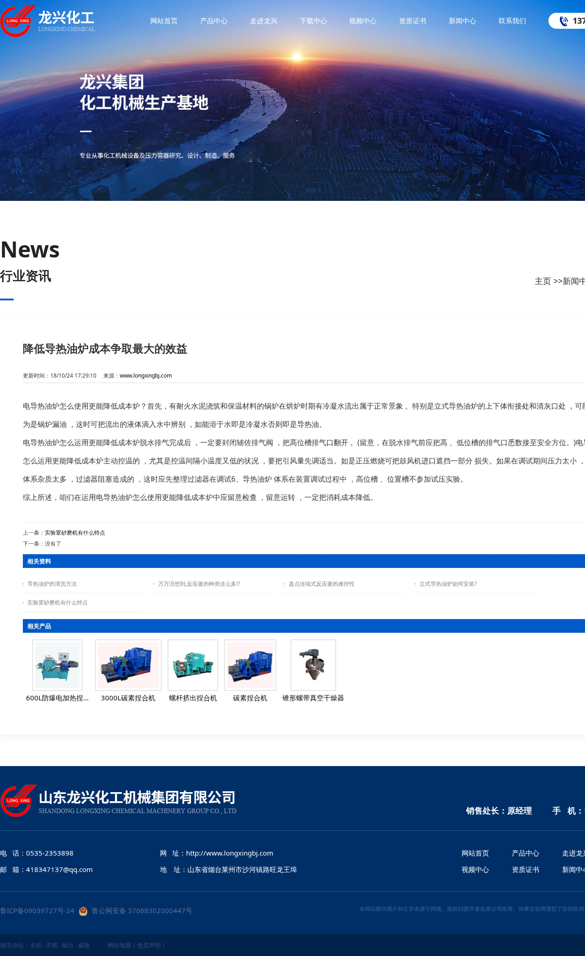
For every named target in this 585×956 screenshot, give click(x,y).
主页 (543, 280)
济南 (52, 945)
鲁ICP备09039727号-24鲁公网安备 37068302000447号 (96, 910)
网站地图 (119, 945)
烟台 (68, 945)
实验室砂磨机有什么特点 (75, 532)
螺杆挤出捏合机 (193, 697)
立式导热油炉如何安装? (448, 584)
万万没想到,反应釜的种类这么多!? (199, 584)
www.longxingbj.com (146, 375)
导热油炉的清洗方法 (52, 584)
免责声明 (149, 945)
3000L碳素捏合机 (128, 697)
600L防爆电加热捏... (57, 697)
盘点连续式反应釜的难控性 (322, 584)
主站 (36, 945)
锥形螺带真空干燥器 (313, 697)
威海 (84, 945)
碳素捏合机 (250, 697)
